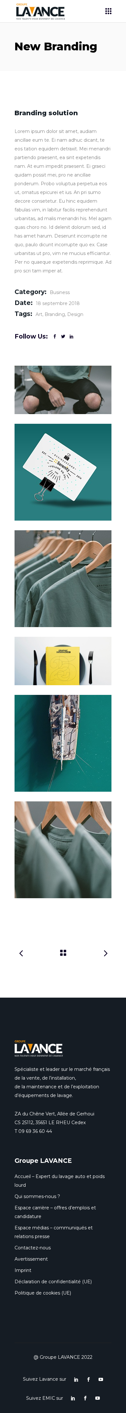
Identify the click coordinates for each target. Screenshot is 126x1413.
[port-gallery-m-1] (63, 472)
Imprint (23, 1270)
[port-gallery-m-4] (63, 849)
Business (60, 292)
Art (39, 314)
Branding (55, 314)
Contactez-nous (33, 1248)
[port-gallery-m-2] (63, 578)
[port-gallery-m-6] (63, 661)
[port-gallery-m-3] (63, 390)
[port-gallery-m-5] (63, 743)
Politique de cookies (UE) (43, 1293)
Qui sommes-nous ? (37, 1196)
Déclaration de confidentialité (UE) (53, 1282)
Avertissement (31, 1259)
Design (75, 314)
